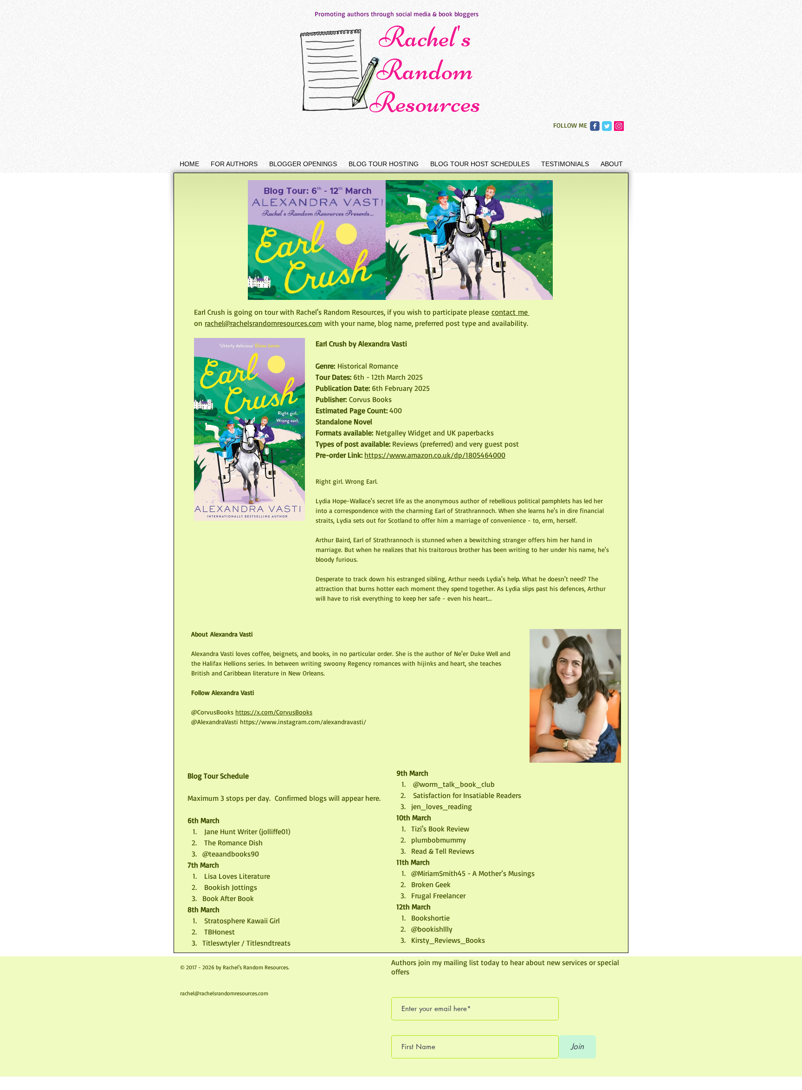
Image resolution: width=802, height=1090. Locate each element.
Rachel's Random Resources (425, 69)
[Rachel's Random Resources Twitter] (607, 126)
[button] (234, 164)
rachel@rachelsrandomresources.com (224, 993)
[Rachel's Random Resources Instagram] (619, 126)
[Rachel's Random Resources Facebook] (595, 126)
